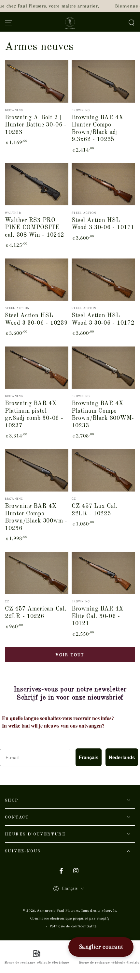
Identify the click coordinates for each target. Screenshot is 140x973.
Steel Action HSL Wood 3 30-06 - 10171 (103, 224)
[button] (131, 22)
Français (88, 757)
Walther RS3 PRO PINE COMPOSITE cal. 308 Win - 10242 (34, 227)
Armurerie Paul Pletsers (58, 910)
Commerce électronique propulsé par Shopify (70, 918)
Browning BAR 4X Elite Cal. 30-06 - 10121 (98, 616)
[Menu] (8, 22)
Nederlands (122, 757)
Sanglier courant (101, 946)
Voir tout (70, 654)
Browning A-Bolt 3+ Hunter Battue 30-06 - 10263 (36, 125)
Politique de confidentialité (73, 926)
